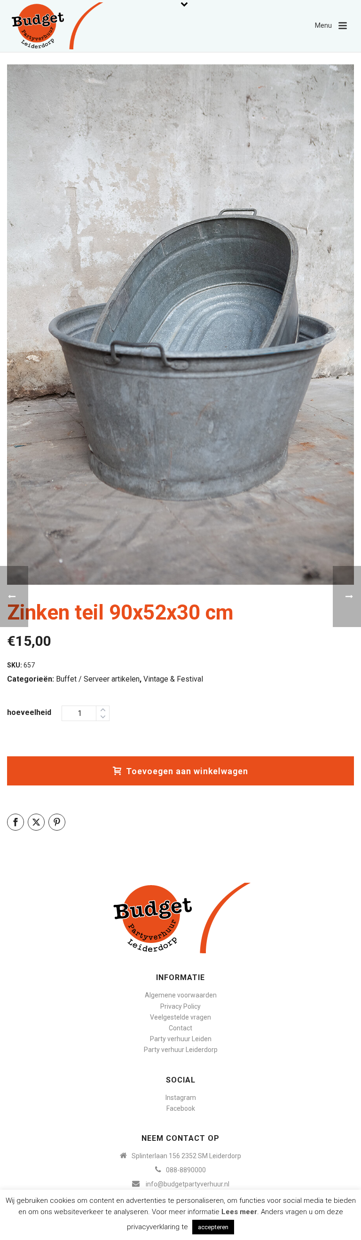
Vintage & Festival (173, 679)
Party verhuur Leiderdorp (181, 1049)
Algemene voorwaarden (181, 995)
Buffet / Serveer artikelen (98, 679)
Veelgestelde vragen (180, 1017)
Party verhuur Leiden (181, 1039)
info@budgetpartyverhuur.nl (187, 1184)
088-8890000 (186, 1170)
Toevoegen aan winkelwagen (187, 771)
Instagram (180, 1097)
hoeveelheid (29, 712)
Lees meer (239, 1212)
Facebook (180, 1108)
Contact (180, 1028)
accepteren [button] (213, 1227)
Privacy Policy (180, 1006)
